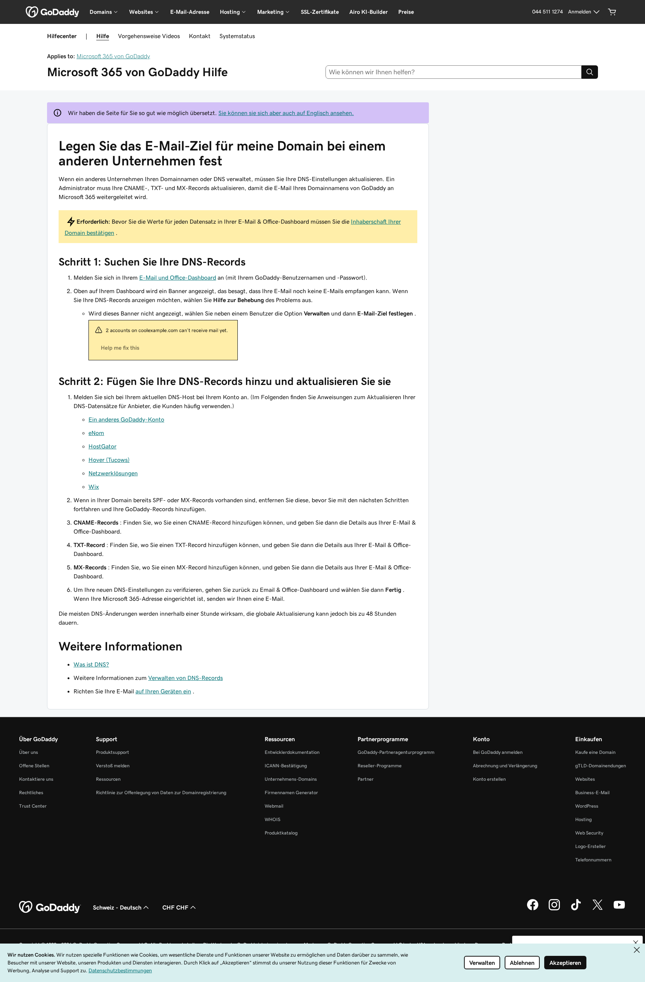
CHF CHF (175, 907)
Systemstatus (237, 36)
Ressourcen (108, 779)
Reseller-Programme (380, 765)
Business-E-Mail (592, 792)
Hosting (583, 819)
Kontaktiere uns (36, 779)
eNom (96, 433)
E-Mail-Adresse (189, 12)
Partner (366, 779)
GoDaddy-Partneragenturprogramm (396, 752)
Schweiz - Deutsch (117, 907)
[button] (635, 943)
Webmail (274, 806)
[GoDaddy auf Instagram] (554, 909)
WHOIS (272, 819)
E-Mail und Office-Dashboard (177, 277)
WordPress (586, 806)
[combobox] (454, 72)
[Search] (590, 72)
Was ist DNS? (91, 664)
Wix (93, 487)
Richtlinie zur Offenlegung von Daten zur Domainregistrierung (161, 792)
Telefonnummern (593, 859)
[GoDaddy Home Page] (50, 907)
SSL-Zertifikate (320, 12)
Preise (406, 12)
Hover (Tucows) (109, 460)
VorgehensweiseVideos (149, 36)
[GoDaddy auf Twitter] (597, 909)
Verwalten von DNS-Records (185, 678)
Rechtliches (31, 792)
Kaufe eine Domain (595, 752)
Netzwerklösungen (113, 473)
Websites (585, 779)
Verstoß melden (113, 765)
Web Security (589, 832)
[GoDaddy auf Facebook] (532, 909)
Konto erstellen (489, 779)
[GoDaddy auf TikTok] (576, 909)
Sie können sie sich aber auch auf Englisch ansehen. (286, 113)
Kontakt (200, 36)
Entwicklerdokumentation (292, 752)
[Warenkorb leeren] (612, 12)
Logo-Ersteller (590, 846)
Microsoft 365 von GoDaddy (113, 56)
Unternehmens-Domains (291, 779)
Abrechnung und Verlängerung (505, 765)
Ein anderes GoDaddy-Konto (126, 419)
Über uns (28, 752)
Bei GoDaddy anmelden (498, 752)
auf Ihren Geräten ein (163, 691)
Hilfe (102, 36)
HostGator (102, 446)
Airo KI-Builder (368, 12)
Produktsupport (112, 752)
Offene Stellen (34, 765)
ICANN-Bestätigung (286, 765)
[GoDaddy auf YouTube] (619, 909)
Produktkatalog (281, 832)
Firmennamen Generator (291, 792)
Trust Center (33, 806)
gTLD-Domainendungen (600, 765)
